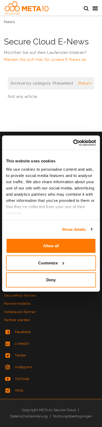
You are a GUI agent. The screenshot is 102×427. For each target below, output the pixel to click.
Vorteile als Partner (20, 312)
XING (19, 390)
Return (85, 83)
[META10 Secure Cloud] (26, 8)
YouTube (22, 379)
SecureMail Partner (20, 295)
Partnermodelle (17, 303)
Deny (51, 280)
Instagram (23, 367)
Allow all (51, 246)
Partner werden (17, 320)
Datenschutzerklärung (29, 416)
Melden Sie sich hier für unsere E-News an (45, 59)
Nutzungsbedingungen (72, 416)
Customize (48, 262)
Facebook (23, 332)
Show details (74, 229)
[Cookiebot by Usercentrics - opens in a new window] (73, 142)
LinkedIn (22, 344)
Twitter (20, 355)
